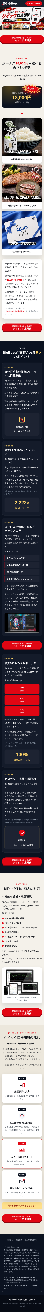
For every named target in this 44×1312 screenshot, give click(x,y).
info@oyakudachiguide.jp (15, 311)
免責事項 (19, 1240)
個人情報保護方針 (30, 1240)
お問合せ (10, 1240)
